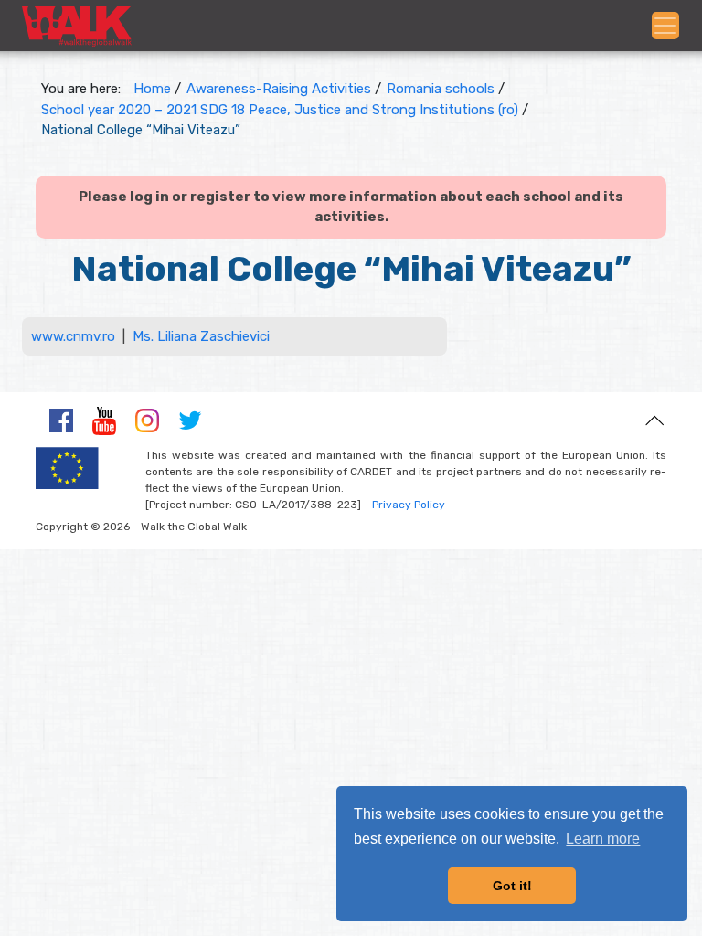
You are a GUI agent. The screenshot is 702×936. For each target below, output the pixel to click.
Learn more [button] (603, 838)
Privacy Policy (408, 504)
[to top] (654, 419)
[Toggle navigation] (665, 25)
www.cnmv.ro (73, 336)
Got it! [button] (512, 885)
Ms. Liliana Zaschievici (201, 336)
